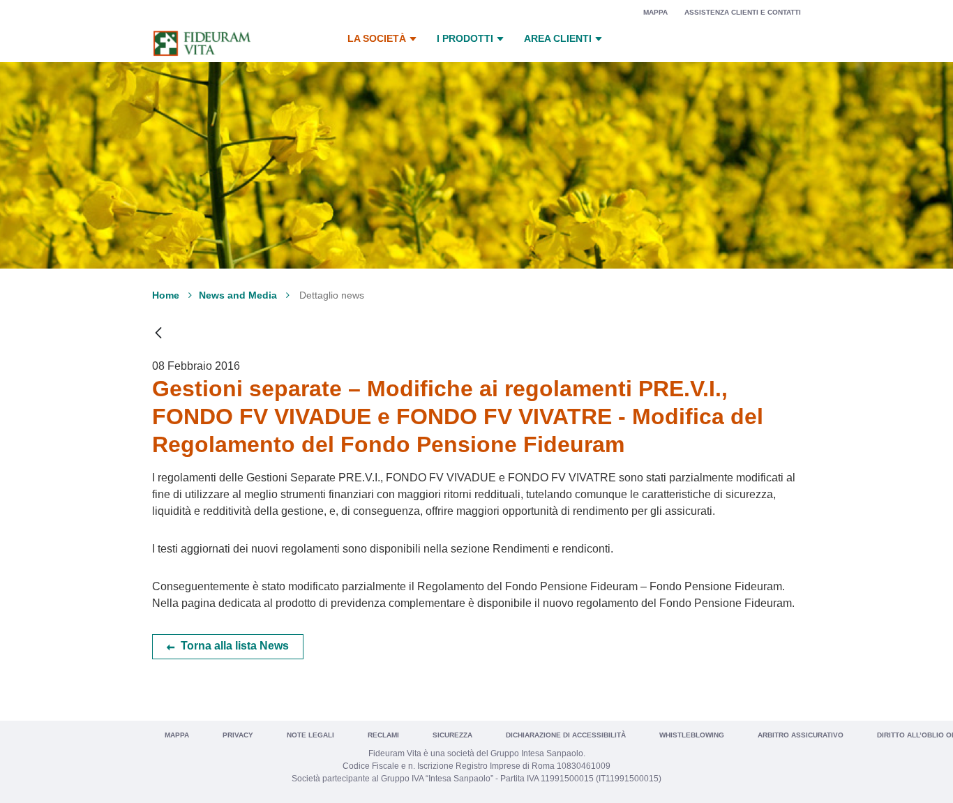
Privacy (238, 735)
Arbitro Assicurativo (800, 735)
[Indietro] (158, 333)
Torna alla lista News (235, 646)
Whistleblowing (691, 735)
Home (165, 295)
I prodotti (465, 38)
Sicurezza (452, 735)
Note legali (310, 735)
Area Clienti (558, 38)
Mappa (655, 12)
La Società (376, 38)
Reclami (383, 735)
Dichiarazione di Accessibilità (566, 735)
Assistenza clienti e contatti (742, 12)
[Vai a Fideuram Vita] (201, 43)
